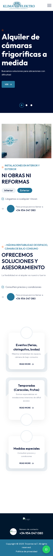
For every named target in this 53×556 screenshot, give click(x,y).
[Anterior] (4, 496)
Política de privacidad (26, 551)
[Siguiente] (48, 496)
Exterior (24, 190)
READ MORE (25, 364)
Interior (8, 190)
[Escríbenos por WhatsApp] (46, 549)
